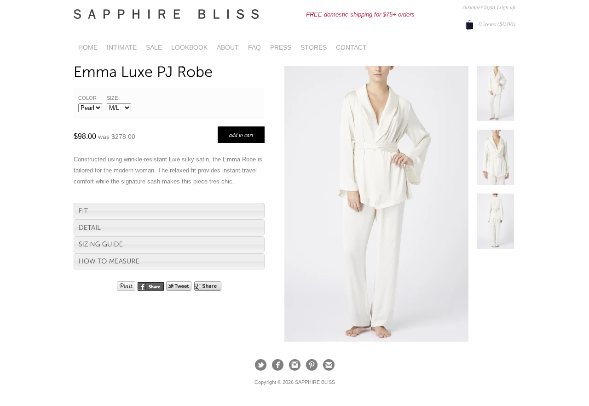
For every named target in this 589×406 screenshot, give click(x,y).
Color (87, 98)
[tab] (169, 211)
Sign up (507, 7)
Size (112, 98)
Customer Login (478, 7)
